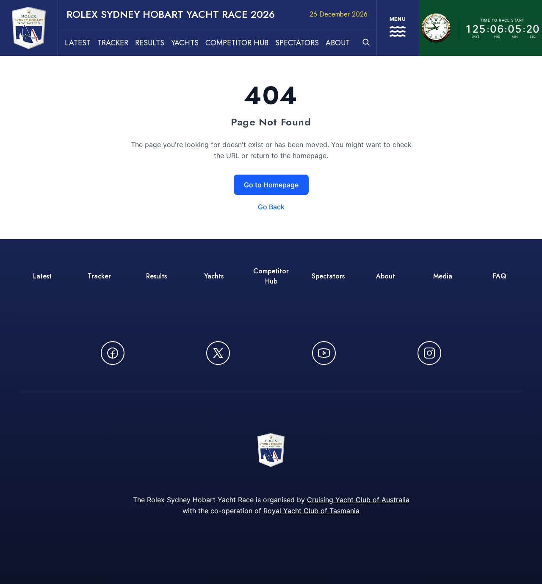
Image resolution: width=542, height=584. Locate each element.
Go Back (271, 207)
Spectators (297, 42)
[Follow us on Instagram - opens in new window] (429, 353)
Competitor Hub (236, 42)
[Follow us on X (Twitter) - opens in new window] (218, 353)
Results (149, 42)
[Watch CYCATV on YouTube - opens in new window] (324, 353)
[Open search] (366, 42)
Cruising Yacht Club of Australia (358, 499)
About (338, 42)
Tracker (112, 42)
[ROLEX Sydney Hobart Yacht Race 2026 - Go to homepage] (29, 28)
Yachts (185, 42)
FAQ (499, 276)
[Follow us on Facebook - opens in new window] (112, 353)
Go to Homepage (271, 185)
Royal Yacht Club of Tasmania (311, 510)
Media (442, 276)
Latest (78, 42)
